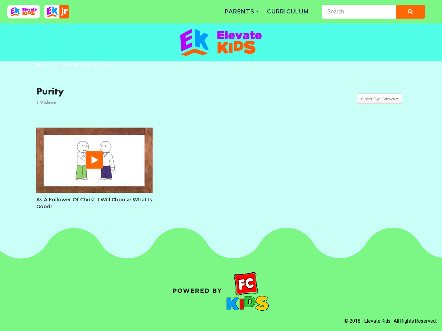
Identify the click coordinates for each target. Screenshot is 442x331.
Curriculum (288, 11)
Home (42, 64)
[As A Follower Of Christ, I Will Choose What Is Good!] (94, 160)
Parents (239, 11)
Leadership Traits (73, 64)
